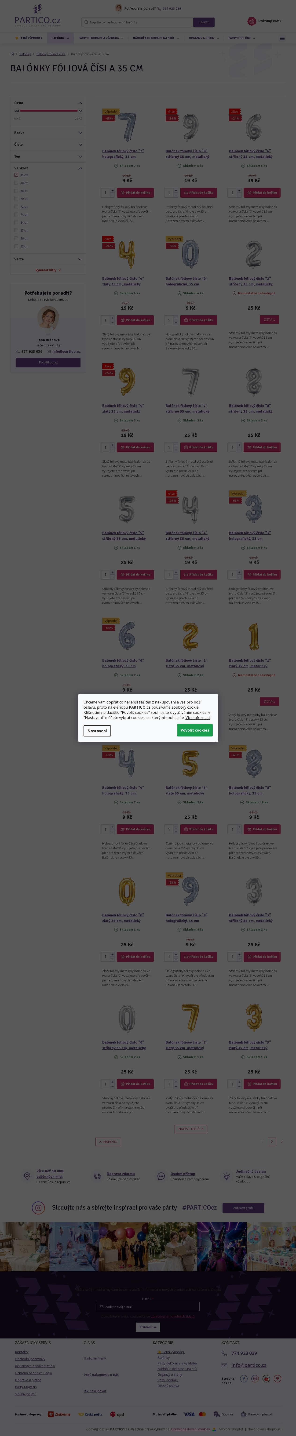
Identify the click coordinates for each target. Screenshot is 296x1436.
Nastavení (97, 730)
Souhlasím (195, 730)
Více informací (198, 717)
